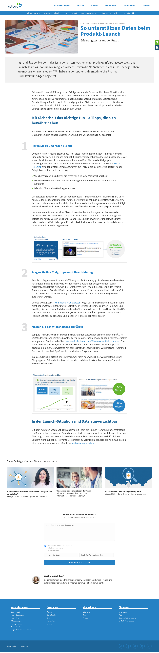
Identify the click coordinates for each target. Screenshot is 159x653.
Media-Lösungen (17, 615)
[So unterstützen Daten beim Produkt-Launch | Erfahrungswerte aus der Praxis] (41, 36)
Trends (127, 13)
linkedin (149, 646)
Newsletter (51, 621)
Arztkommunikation (52, 13)
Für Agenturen (16, 624)
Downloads (110, 5)
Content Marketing (89, 13)
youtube (121, 646)
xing (142, 646)
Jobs (84, 615)
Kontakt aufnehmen (18, 627)
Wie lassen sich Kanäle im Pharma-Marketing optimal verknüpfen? (29, 492)
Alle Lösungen (16, 621)
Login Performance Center (21, 630)
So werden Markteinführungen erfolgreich (123, 491)
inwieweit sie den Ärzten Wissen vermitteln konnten (92, 341)
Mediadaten (129, 5)
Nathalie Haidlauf (118, 23)
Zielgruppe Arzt (33, 13)
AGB (120, 615)
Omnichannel (71, 13)
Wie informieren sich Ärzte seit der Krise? (74, 491)
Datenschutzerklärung (127, 618)
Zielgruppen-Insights (83, 442)
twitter (135, 646)
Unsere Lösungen (61, 5)
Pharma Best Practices (110, 13)
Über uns (86, 612)
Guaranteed (15, 612)
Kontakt (146, 5)
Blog (48, 618)
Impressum (123, 612)
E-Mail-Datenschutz (126, 621)
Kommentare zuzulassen (67, 302)
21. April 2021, (85, 23)
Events (94, 5)
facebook (128, 646)
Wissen (80, 5)
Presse (85, 618)
